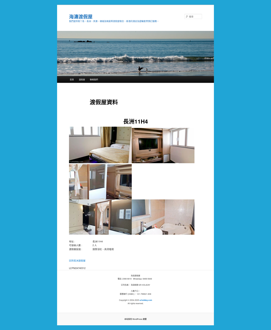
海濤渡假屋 (81, 16)
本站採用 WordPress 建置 (135, 319)
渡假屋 (82, 79)
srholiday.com (146, 300)
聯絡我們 (94, 79)
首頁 (72, 79)
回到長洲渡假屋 (77, 260)
